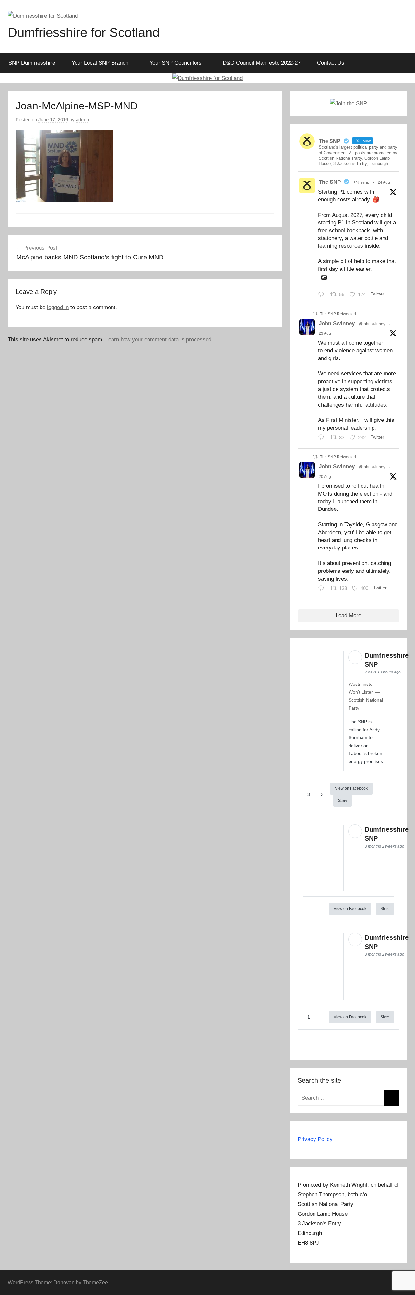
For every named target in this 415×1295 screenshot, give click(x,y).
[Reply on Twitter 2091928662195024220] (322, 295)
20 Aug (325, 476)
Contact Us (330, 63)
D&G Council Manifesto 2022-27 (262, 63)
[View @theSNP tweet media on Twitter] (324, 277)
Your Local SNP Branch (100, 63)
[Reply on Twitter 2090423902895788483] (322, 589)
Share (342, 800)
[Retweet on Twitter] (315, 313)
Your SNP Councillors (175, 63)
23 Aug (325, 333)
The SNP (330, 182)
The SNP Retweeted (338, 314)
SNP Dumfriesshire (31, 63)
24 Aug (384, 182)
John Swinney (337, 324)
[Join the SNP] (348, 103)
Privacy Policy (315, 1139)
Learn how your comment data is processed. (159, 339)
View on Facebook (351, 788)
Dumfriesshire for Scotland (84, 32)
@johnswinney (372, 324)
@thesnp (361, 182)
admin (82, 119)
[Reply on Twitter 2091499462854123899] (322, 438)
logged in (58, 307)
